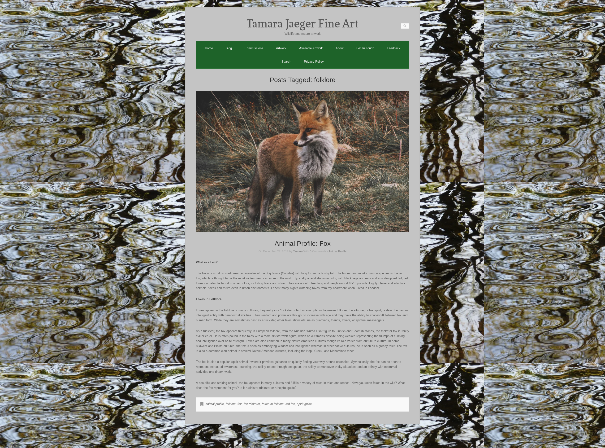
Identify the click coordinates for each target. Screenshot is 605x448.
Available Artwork (311, 48)
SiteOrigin (308, 438)
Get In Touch (365, 48)
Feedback (393, 48)
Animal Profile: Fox (303, 243)
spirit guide (304, 404)
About (340, 48)
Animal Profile (337, 251)
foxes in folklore (273, 404)
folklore (231, 404)
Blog (229, 48)
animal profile (215, 404)
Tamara (298, 251)
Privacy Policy (314, 61)
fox (240, 404)
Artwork (281, 48)
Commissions (254, 48)
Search (286, 61)
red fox (290, 404)
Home (209, 48)
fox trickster (252, 404)
